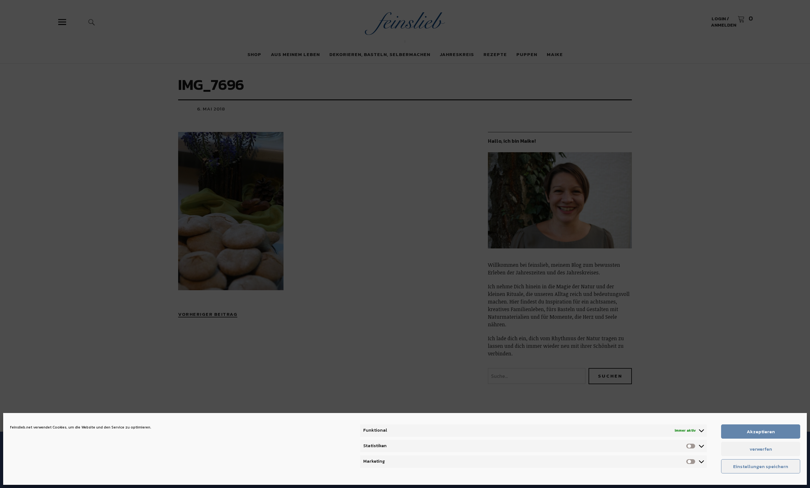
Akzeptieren (761, 431)
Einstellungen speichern (760, 466)
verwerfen (761, 449)
